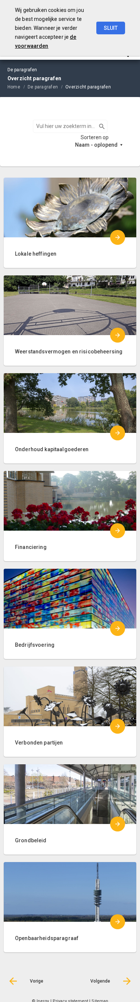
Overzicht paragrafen (88, 87)
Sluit (111, 28)
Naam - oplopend (96, 145)
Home (13, 87)
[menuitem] (17, 86)
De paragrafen (43, 87)
